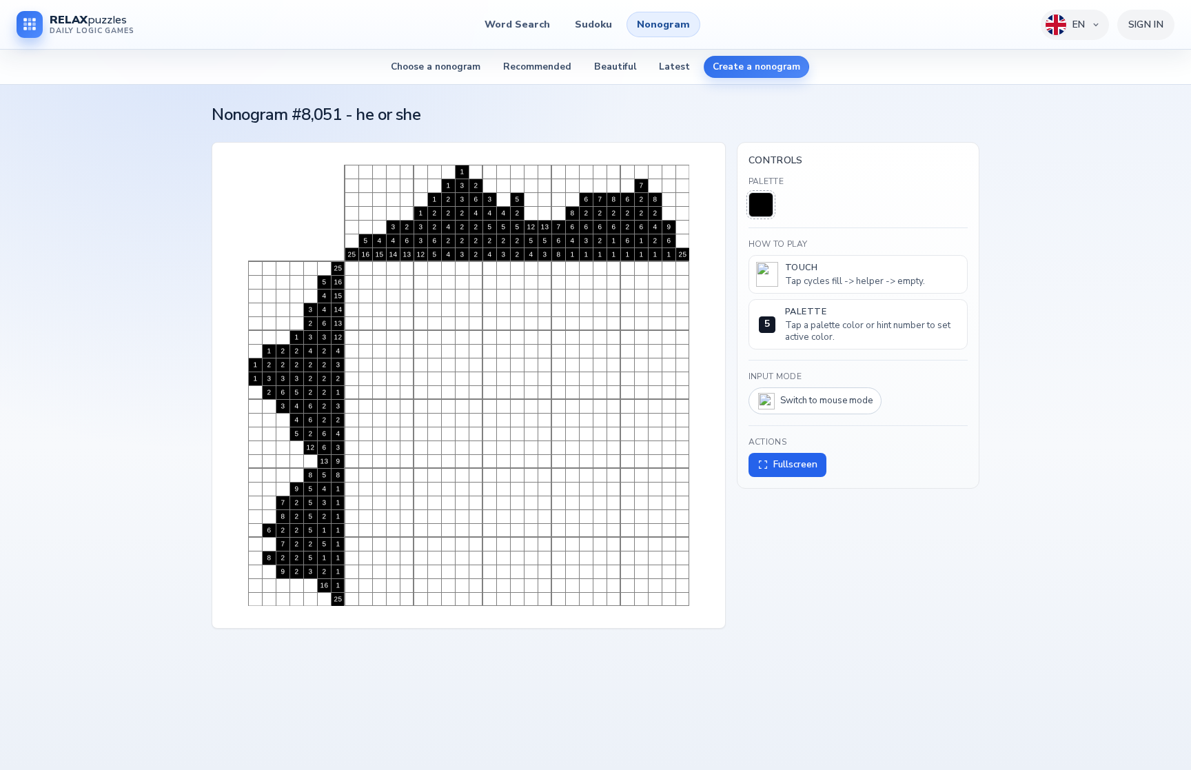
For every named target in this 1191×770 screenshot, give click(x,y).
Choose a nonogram (435, 66)
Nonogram (663, 24)
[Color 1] (761, 204)
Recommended (537, 66)
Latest (674, 66)
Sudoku (593, 24)
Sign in (1145, 24)
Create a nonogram (756, 66)
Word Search (517, 24)
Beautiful (615, 66)
